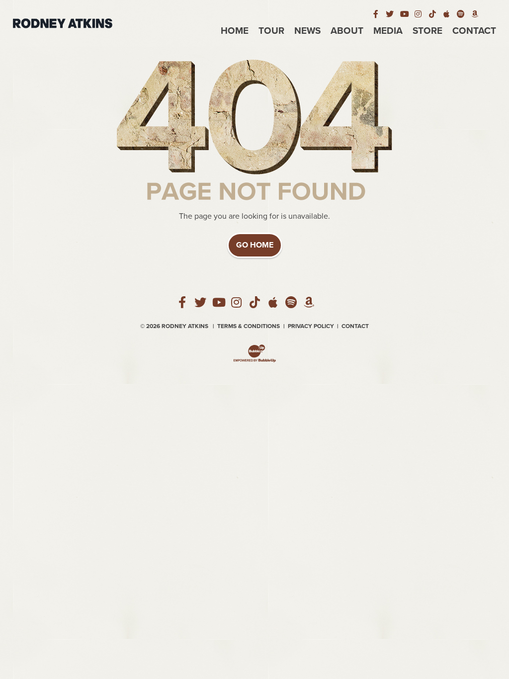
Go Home (254, 245)
